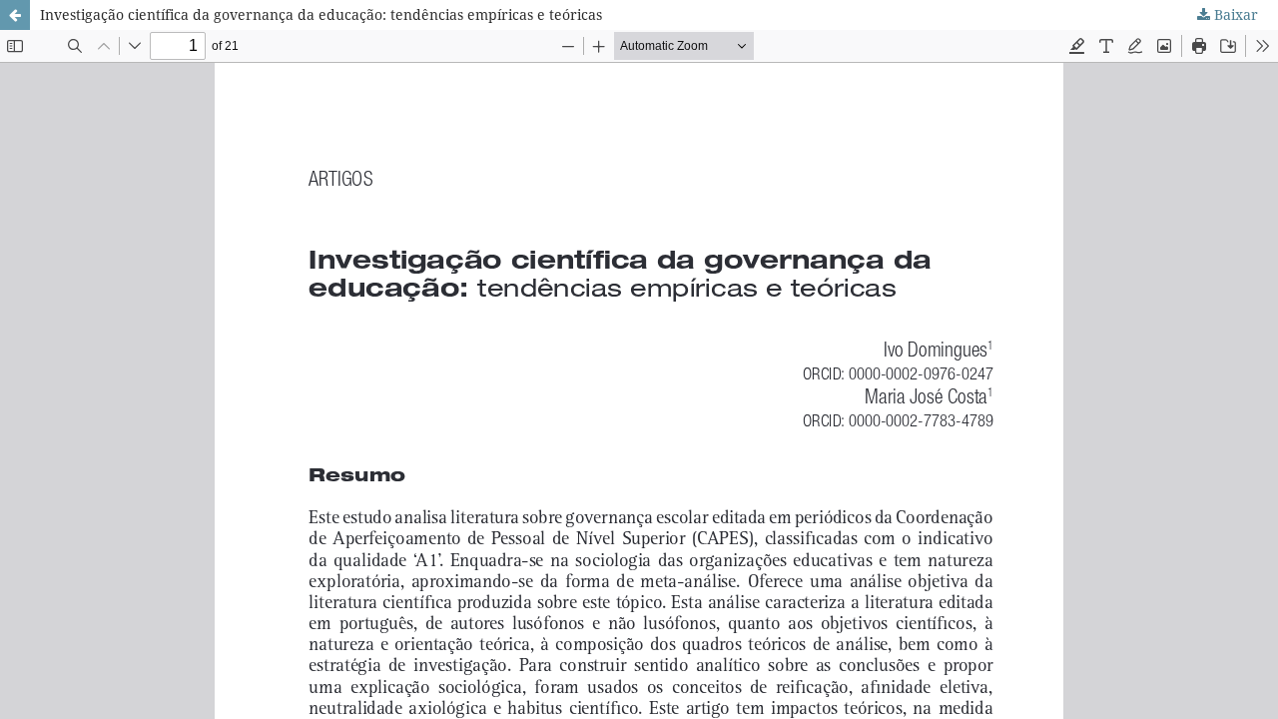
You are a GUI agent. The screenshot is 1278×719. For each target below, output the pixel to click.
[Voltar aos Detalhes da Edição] (15, 15)
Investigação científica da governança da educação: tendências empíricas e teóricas (321, 14)
